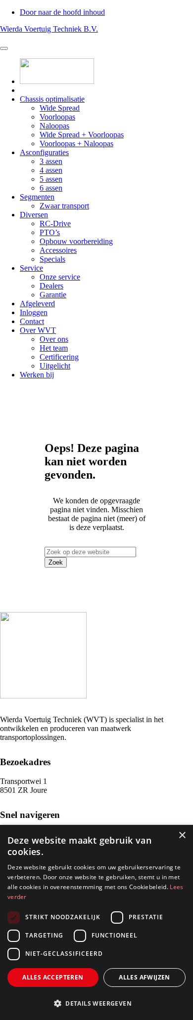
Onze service (60, 277)
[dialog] (96, 922)
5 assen (51, 179)
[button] (96, 1003)
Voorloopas (57, 117)
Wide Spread (60, 108)
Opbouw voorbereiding (76, 241)
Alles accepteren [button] (52, 977)
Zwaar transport (64, 206)
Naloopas (54, 126)
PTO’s (50, 232)
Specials (52, 259)
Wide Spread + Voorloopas (82, 134)
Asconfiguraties (44, 152)
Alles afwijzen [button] (144, 977)
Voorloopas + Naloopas (76, 143)
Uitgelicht (55, 366)
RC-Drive (55, 223)
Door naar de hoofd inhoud (62, 12)
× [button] (182, 835)
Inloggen (34, 312)
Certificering (59, 357)
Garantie (53, 294)
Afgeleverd (37, 303)
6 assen (51, 188)
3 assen (51, 161)
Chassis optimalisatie (52, 99)
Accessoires (58, 250)
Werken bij (37, 374)
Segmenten (37, 197)
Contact (32, 321)
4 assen (51, 170)
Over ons (54, 339)
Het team (54, 348)
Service (31, 268)
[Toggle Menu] (4, 48)
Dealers (51, 286)
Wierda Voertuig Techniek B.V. (49, 29)
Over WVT (38, 330)
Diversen (34, 214)
